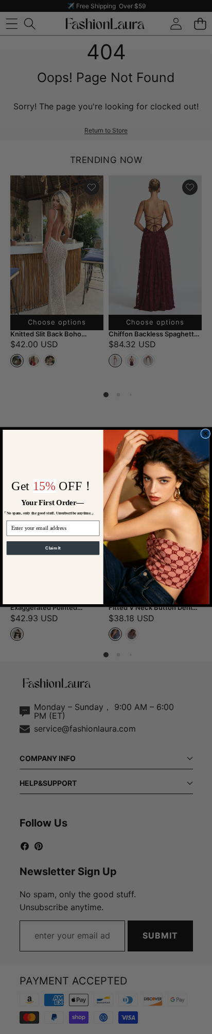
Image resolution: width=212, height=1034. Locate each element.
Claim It (53, 547)
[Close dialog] (205, 433)
